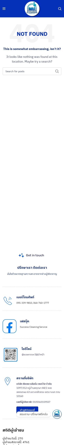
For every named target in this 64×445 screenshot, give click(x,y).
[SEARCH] (57, 71)
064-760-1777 (41, 302)
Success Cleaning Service (33, 326)
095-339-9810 (24, 302)
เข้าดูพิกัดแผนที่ (27, 410)
